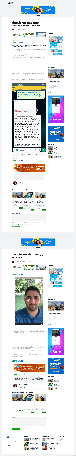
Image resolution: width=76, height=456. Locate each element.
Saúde (36, 199)
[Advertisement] (29, 67)
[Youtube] (9, 445)
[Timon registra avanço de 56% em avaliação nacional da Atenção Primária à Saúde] (40, 195)
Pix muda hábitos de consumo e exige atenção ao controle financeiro (29, 201)
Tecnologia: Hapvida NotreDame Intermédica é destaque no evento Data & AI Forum (52, 448)
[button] (66, 2)
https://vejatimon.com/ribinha (22, 183)
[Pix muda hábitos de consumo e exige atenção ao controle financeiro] (28, 195)
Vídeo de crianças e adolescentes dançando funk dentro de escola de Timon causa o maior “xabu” (52, 443)
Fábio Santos (48, 454)
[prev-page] (48, 92)
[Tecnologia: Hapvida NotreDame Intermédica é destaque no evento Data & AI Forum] (44, 448)
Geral (14, 199)
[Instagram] (8, 445)
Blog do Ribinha (18, 29)
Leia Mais (32, 209)
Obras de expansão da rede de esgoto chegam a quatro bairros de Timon (17, 201)
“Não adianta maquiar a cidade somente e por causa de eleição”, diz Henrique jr (21, 177)
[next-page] (50, 92)
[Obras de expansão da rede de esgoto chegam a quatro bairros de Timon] (17, 195)
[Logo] (11, 3)
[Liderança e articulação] (44, 439)
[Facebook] (6, 445)
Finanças (25, 199)
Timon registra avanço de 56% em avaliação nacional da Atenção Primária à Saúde (40, 202)
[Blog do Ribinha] (13, 30)
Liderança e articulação (51, 438)
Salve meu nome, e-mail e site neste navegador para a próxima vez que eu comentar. (22, 224)
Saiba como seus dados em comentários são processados (31, 228)
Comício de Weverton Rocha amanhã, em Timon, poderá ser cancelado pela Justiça (37, 177)
